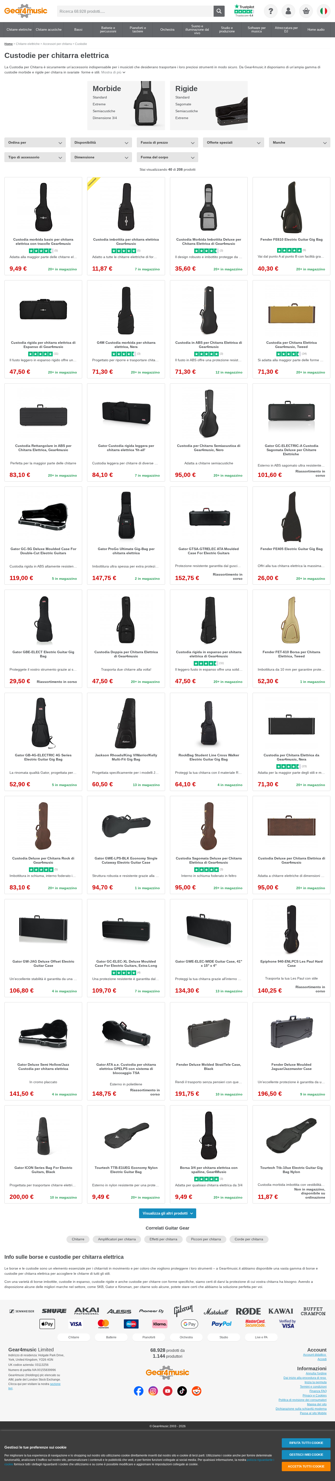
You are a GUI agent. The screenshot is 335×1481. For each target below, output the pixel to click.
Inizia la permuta (316, 1382)
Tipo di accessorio (23, 157)
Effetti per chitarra (163, 1239)
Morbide (107, 88)
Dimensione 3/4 (105, 118)
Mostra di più (111, 72)
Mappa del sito (317, 1404)
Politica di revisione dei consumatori (303, 1400)
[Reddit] (196, 1394)
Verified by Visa (287, 1324)
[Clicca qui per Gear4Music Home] (25, 11)
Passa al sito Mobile (313, 1413)
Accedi (322, 1359)
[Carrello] (306, 11)
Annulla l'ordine (316, 1373)
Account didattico (315, 1354)
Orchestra (186, 1337)
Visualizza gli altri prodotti (165, 1213)
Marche (279, 142)
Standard (100, 97)
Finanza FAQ (318, 1391)
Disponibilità (85, 142)
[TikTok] (182, 1394)
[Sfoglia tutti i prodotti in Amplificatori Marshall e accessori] (219, 1311)
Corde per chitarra (249, 1239)
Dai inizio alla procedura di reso (305, 1378)
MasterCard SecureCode (255, 1324)
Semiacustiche (104, 111)
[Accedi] (288, 11)
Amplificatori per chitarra (117, 1239)
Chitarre (78, 1239)
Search (219, 11)
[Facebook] (138, 1394)
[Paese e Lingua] (323, 11)
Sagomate (183, 104)
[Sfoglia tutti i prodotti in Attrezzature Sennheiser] (25, 1311)
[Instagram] (153, 1394)
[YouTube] (167, 1394)
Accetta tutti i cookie (306, 1466)
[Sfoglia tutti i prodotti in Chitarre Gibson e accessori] (187, 1311)
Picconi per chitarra (206, 1239)
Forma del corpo (154, 157)
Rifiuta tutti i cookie (306, 1443)
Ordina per (17, 142)
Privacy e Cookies (315, 1395)
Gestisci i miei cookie (306, 1454)
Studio (223, 1337)
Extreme (99, 104)
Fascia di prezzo (154, 142)
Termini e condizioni (313, 1386)
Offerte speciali (219, 142)
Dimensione (84, 157)
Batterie (111, 1337)
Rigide (186, 88)
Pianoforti (148, 1337)
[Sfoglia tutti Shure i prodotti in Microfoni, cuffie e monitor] (57, 1311)
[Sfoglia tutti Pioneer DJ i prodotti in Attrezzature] (155, 1311)
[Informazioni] (270, 11)
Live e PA (261, 1337)
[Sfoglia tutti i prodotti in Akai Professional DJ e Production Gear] (90, 1311)
